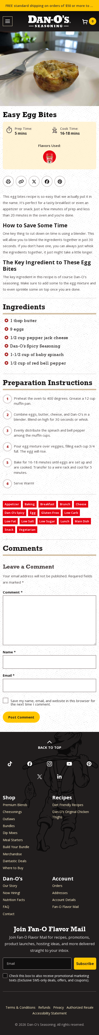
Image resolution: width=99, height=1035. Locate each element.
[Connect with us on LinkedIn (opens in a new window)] (59, 776)
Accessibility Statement (49, 1013)
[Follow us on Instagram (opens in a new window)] (49, 763)
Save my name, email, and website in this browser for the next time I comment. (53, 702)
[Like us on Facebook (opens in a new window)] (30, 763)
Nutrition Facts (14, 900)
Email (9, 675)
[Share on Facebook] (46, 181)
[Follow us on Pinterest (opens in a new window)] (89, 763)
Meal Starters (13, 840)
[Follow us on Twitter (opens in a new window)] (39, 776)
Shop (9, 797)
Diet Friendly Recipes (67, 805)
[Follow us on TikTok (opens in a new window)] (10, 763)
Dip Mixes (10, 833)
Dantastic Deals (14, 861)
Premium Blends (15, 805)
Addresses (60, 893)
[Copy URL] (21, 181)
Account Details (64, 900)
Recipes (62, 797)
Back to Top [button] (49, 747)
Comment (13, 592)
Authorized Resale (80, 1007)
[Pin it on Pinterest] (59, 181)
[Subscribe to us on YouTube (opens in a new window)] (69, 763)
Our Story (10, 885)
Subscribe (85, 963)
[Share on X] (34, 181)
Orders (57, 885)
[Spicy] (49, 156)
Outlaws (9, 819)
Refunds (44, 1007)
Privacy (58, 1007)
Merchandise (12, 854)
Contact (9, 914)
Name (9, 652)
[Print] (8, 181)
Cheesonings (12, 812)
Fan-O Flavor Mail (65, 906)
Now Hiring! (11, 893)
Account (62, 878)
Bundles (9, 826)
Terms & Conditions (20, 1007)
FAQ (6, 906)
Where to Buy (13, 868)
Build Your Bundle (16, 847)
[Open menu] (7, 21)
